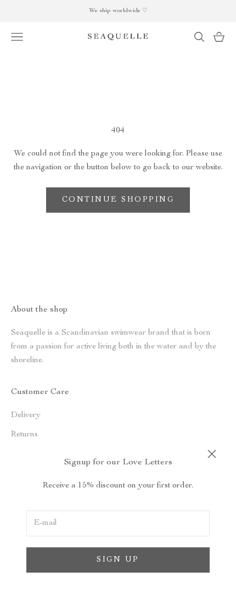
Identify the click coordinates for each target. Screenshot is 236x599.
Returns (24, 434)
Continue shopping (118, 200)
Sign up (118, 560)
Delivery (26, 415)
